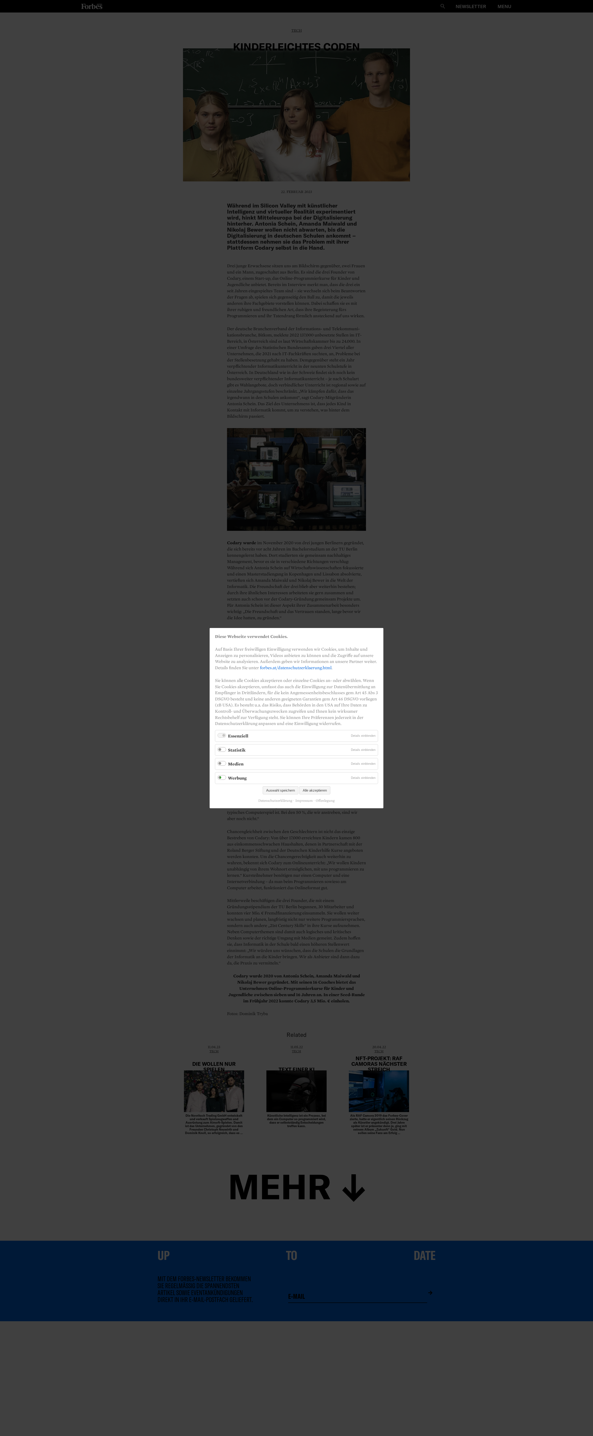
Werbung (237, 778)
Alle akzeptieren (315, 790)
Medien (235, 764)
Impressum (304, 801)
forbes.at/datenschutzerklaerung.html (295, 667)
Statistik (237, 749)
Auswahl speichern (280, 790)
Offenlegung (325, 801)
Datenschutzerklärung (275, 801)
